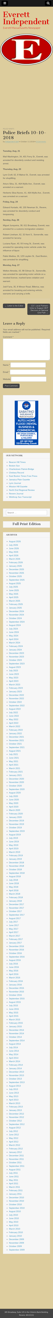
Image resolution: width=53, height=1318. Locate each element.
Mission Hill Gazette (18, 486)
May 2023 (13, 677)
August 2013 (15, 1086)
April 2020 (13, 807)
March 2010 (14, 1229)
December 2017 (16, 904)
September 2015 (17, 998)
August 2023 (15, 667)
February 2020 (16, 813)
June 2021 (14, 758)
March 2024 (14, 642)
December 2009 (16, 1239)
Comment (8, 337)
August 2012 (15, 1127)
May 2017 (13, 929)
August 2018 (15, 876)
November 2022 (16, 698)
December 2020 (16, 779)
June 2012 (14, 1134)
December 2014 (16, 1030)
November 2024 (16, 615)
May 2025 (13, 594)
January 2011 (15, 1194)
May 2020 (13, 803)
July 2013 (13, 1089)
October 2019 (15, 827)
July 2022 (13, 712)
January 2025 (15, 608)
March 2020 (14, 810)
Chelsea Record (16, 472)
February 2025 (16, 604)
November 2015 (16, 991)
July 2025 (13, 587)
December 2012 (16, 1114)
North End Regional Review (22, 490)
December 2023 (16, 653)
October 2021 (15, 744)
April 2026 (13, 555)
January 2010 (15, 1236)
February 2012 (16, 1148)
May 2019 (13, 845)
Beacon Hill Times (17, 462)
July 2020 (13, 796)
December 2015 (16, 988)
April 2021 (13, 765)
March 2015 (14, 1019)
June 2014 (14, 1051)
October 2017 (15, 911)
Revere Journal (16, 493)
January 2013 (15, 1110)
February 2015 (16, 1023)
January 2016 (15, 984)
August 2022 (15, 709)
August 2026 (15, 541)
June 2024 (14, 632)
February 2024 (16, 646)
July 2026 (13, 545)
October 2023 (15, 660)
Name (6, 365)
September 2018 (17, 873)
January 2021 (15, 775)
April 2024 (13, 639)
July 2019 (13, 838)
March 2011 (14, 1187)
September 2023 (17, 663)
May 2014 (13, 1054)
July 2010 (13, 1215)
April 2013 (13, 1100)
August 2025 (15, 583)
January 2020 (15, 817)
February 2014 (16, 1065)
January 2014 (15, 1068)
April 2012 (13, 1141)
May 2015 (13, 1012)
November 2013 (16, 1075)
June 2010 (14, 1218)
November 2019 (16, 824)
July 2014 (13, 1047)
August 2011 (15, 1169)
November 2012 (16, 1117)
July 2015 (13, 1005)
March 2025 (14, 601)
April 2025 (13, 597)
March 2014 (14, 1061)
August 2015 (15, 1002)
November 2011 (16, 1159)
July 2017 (13, 922)
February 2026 (16, 562)
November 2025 (16, 573)
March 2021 (14, 768)
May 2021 (13, 761)
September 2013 (17, 1082)
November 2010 (16, 1201)
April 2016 (13, 974)
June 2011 (14, 1176)
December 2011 (16, 1155)
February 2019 (16, 855)
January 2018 (15, 901)
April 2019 (13, 848)
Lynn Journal (15, 483)
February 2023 (16, 688)
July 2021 (13, 754)
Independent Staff (12, 141)
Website (6, 379)
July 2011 (13, 1173)
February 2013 (16, 1106)
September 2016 (17, 957)
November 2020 (16, 782)
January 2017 (15, 943)
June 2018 (14, 883)
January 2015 (15, 1026)
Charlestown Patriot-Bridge (21, 469)
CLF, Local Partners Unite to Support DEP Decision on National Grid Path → (39, 309)
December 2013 (16, 1072)
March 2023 (14, 684)
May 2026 (13, 552)
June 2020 (14, 799)
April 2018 (13, 890)
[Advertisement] (26, 98)
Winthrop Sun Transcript (20, 497)
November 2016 (16, 949)
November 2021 (16, 740)
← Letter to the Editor (14, 306)
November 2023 (16, 656)
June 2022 (14, 716)
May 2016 (13, 970)
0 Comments (41, 141)
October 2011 (15, 1162)
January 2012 (15, 1152)
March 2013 (14, 1103)
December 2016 (16, 946)
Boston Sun (14, 465)
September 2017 (17, 915)
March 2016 (14, 977)
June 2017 (14, 925)
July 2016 (13, 964)
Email (6, 372)
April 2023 (13, 681)
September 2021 (17, 747)
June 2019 (14, 841)
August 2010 (15, 1211)
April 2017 (13, 932)
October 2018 (15, 869)
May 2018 (13, 887)
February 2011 (16, 1190)
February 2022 (16, 730)
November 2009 (16, 1243)
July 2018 (13, 880)
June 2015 (14, 1009)
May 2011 (13, 1180)
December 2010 (16, 1197)
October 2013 (15, 1079)
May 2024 (13, 635)
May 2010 (13, 1222)
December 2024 (16, 611)
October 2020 (15, 786)
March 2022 (14, 726)
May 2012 (13, 1138)
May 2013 (13, 1096)
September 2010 (17, 1208)
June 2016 (14, 967)
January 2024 (15, 650)
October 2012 (15, 1121)
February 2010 (16, 1232)
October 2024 (15, 618)
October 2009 (15, 1246)
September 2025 (17, 580)
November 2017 (16, 908)
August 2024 (15, 625)
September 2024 (17, 622)
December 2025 (16, 569)
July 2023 (13, 670)
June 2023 (14, 674)
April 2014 (13, 1058)
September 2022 (17, 705)
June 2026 (14, 548)
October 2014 (15, 1037)
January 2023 (15, 691)
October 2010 (15, 1204)
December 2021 (16, 737)
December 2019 (16, 820)
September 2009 (17, 1250)
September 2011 (16, 1166)
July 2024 (13, 629)
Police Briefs (8, 129)
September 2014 (17, 1040)
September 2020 (17, 789)
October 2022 (15, 702)
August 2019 (15, 834)
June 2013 (14, 1093)
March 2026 (14, 559)
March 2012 (14, 1145)
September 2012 (17, 1124)
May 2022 (13, 719)
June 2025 (14, 590)
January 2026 (15, 566)
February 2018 (16, 897)
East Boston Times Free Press (23, 476)
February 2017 (16, 939)
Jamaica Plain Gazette (19, 479)
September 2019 (17, 831)
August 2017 (15, 918)
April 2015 (13, 1016)
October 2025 (15, 576)
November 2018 (16, 866)
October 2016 (15, 953)
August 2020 (15, 792)
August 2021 (15, 751)
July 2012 (13, 1131)
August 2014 (15, 1044)
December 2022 (16, 695)
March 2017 (14, 936)
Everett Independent (26, 18)
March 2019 (14, 852)
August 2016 (15, 960)
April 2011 (13, 1183)
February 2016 (16, 981)
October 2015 (15, 995)
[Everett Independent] (26, 36)
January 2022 (15, 733)
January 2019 (15, 859)
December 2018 (16, 862)
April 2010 (13, 1225)
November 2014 (16, 1033)
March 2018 (14, 894)
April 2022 (13, 723)
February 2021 (16, 772)
